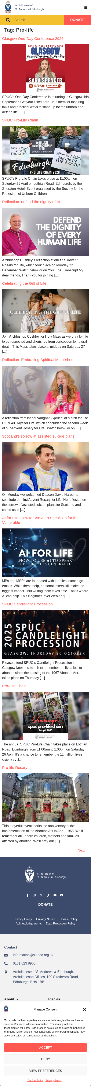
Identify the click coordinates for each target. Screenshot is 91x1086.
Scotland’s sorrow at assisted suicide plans (38, 436)
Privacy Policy (54, 1080)
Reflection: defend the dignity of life (31, 202)
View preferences (45, 1071)
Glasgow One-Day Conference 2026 (32, 38)
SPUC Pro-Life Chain (20, 120)
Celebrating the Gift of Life (24, 283)
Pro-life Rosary (14, 767)
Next (83, 850)
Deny (45, 1059)
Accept (45, 1047)
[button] (85, 1009)
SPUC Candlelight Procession (27, 604)
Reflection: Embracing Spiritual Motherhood (39, 360)
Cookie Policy (35, 1080)
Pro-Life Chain (14, 686)
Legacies (53, 999)
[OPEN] (86, 7)
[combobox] (31, 20)
